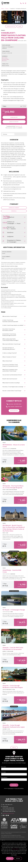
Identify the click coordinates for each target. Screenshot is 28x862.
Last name (3, 772)
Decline (18, 858)
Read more (18, 126)
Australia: (15, 404)
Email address (4, 777)
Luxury (5, 60)
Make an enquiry (14, 121)
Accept (10, 858)
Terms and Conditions (19, 788)
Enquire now (15, 410)
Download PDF (14, 117)
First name (3, 766)
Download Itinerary (14, 207)
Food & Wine (6, 59)
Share (19, 26)
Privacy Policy (15, 848)
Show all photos (11, 26)
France (6, 8)
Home (2, 8)
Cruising (5, 57)
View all (14, 747)
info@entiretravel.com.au (8, 813)
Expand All (13, 210)
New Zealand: (15, 406)
